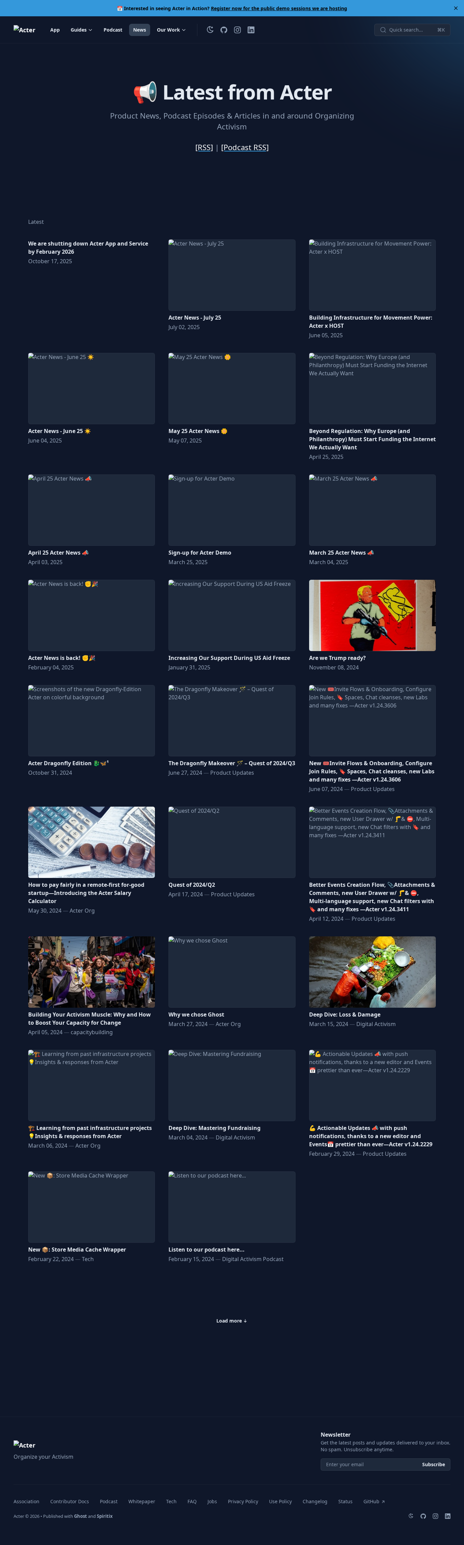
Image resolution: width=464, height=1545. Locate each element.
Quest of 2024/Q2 (191, 884)
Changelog (315, 1501)
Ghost (80, 1516)
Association (26, 1501)
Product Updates (232, 772)
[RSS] (204, 147)
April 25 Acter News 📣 (58, 552)
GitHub (371, 1501)
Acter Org (82, 910)
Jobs (212, 1501)
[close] (455, 8)
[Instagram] (237, 30)
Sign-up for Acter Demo (199, 552)
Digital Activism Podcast (253, 1259)
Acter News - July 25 (194, 317)
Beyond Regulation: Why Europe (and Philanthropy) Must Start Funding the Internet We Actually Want (372, 439)
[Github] (224, 30)
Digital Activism (376, 1024)
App (55, 29)
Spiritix (105, 1516)
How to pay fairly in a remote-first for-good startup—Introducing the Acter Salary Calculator (86, 893)
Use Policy (280, 1501)
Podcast (113, 29)
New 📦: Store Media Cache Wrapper (77, 1249)
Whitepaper (141, 1501)
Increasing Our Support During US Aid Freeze (229, 658)
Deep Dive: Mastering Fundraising (214, 1128)
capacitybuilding (92, 1032)
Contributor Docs (69, 1501)
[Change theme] (210, 30)
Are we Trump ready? (337, 658)
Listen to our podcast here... (206, 1249)
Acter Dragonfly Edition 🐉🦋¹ (68, 763)
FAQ (192, 1501)
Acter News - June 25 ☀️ (59, 431)
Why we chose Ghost (196, 1014)
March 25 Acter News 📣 (341, 552)
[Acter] (24, 30)
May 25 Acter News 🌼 (198, 431)
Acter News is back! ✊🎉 (61, 658)
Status (345, 1501)
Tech (88, 1259)
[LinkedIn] (251, 30)
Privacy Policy (243, 1501)
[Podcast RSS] (245, 147)
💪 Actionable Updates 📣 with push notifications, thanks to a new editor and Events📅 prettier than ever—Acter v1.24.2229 (370, 1136)
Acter (19, 1516)
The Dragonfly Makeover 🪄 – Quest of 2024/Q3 (231, 763)
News (139, 29)
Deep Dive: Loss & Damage (344, 1014)
